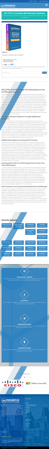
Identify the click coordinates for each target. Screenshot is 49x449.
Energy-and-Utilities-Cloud (31, 405)
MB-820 (27, 407)
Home (3, 9)
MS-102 (27, 412)
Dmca (27, 426)
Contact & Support (33, 1)
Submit (44, 72)
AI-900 (27, 409)
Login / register (42, 1)
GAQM (7, 9)
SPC (27, 402)
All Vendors (28, 423)
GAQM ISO (12, 9)
